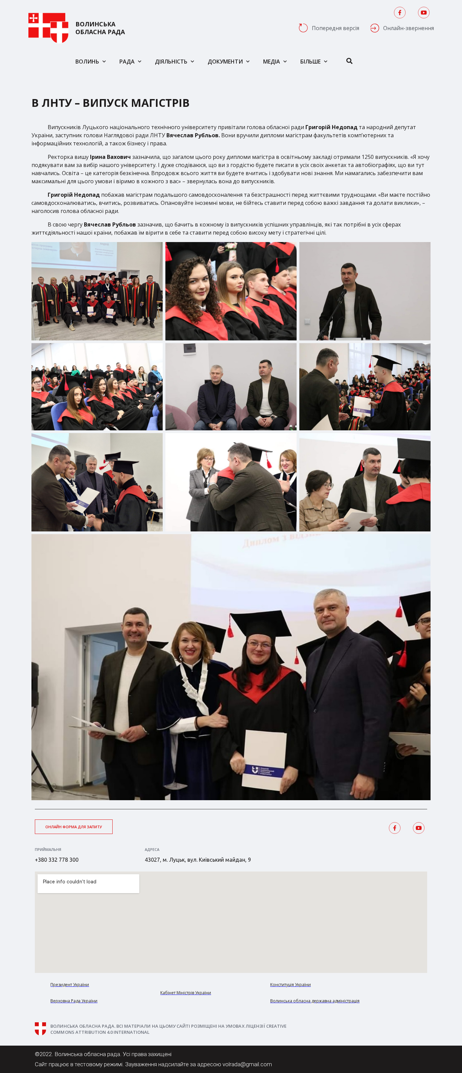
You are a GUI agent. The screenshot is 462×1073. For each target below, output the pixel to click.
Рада (127, 61)
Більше (310, 61)
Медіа (271, 61)
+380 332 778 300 (56, 860)
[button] (74, 826)
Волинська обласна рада (100, 28)
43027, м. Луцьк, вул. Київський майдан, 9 (198, 860)
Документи (225, 61)
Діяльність (171, 61)
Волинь (87, 61)
